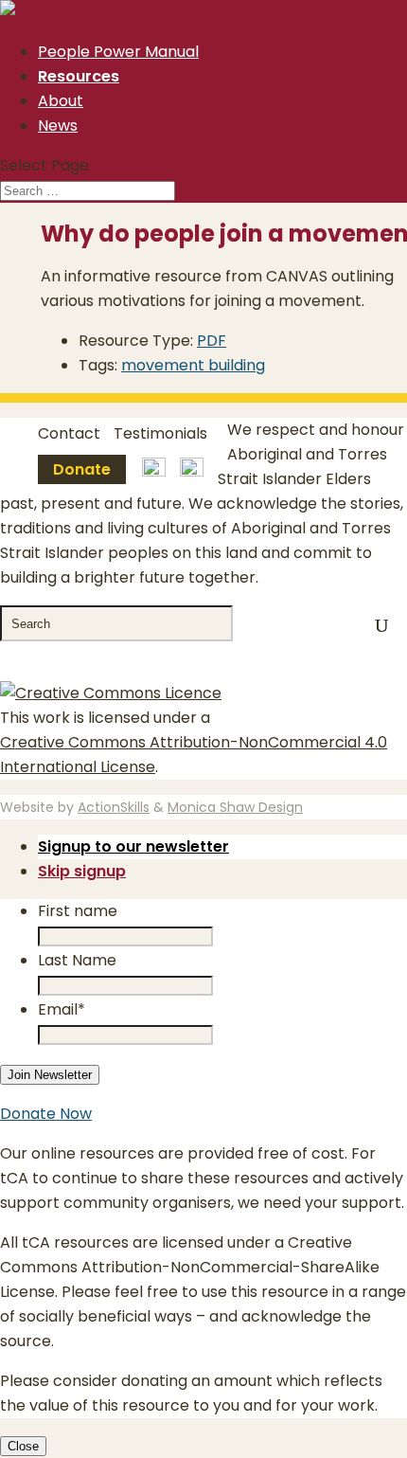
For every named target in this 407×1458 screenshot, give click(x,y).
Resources (78, 76)
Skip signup (82, 871)
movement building (193, 365)
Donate (82, 469)
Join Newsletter (50, 1075)
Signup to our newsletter (133, 846)
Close (23, 1446)
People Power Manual (118, 52)
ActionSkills (114, 807)
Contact (69, 433)
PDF (211, 340)
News (58, 125)
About (60, 101)
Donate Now (46, 1114)
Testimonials (160, 433)
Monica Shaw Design (235, 807)
